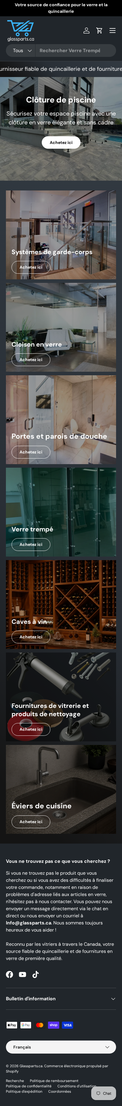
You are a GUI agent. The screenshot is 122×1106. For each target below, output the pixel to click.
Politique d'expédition (24, 1091)
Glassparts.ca (31, 1066)
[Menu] (112, 30)
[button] (99, 30)
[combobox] (61, 50)
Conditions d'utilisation (76, 1086)
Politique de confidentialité (29, 1086)
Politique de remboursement (54, 1080)
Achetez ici (61, 142)
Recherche (15, 1080)
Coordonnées (59, 1091)
